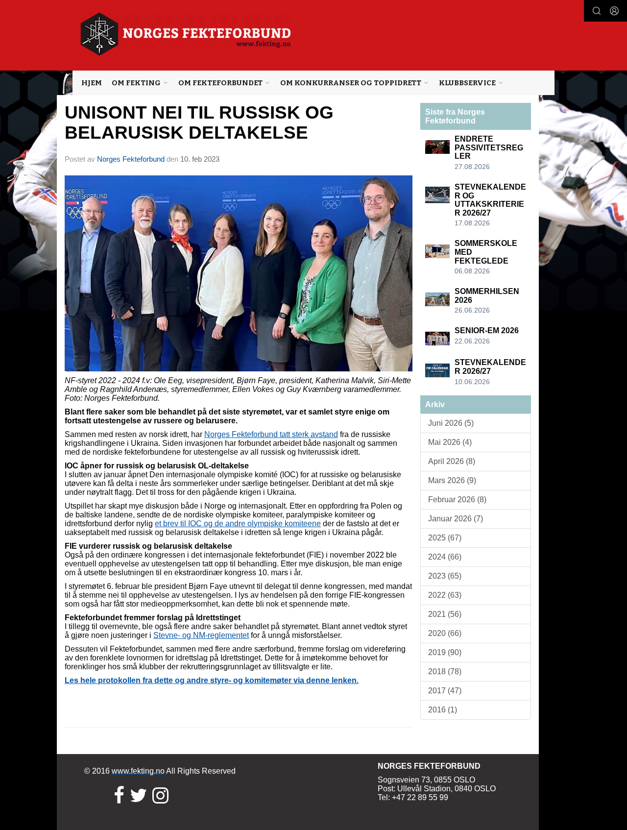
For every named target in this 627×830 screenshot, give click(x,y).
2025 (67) (444, 538)
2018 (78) (444, 671)
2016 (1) (442, 710)
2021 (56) (444, 614)
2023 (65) (444, 576)
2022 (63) (444, 595)
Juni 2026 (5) (451, 423)
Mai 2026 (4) (450, 442)
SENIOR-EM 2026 (487, 330)
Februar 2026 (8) (457, 499)
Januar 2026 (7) (455, 518)
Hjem (91, 82)
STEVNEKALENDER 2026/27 (490, 366)
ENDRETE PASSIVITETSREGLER (489, 147)
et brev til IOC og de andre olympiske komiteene (238, 523)
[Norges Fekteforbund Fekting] (186, 34)
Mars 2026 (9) (452, 480)
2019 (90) (444, 652)
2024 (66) (444, 557)
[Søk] (596, 11)
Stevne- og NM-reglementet (201, 635)
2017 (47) (444, 690)
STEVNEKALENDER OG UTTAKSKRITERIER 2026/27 (490, 200)
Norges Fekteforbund (131, 159)
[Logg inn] (614, 11)
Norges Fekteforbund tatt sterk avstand (271, 434)
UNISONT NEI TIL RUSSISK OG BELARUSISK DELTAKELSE (199, 122)
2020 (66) (444, 633)
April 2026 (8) (451, 461)
